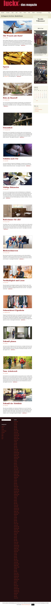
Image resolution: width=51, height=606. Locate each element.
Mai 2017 (15, 582)
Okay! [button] (33, 604)
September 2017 (16, 579)
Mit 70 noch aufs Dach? (13, 35)
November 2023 (16, 472)
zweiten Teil (7, 76)
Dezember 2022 (16, 489)
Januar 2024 (16, 469)
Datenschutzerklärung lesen (26, 604)
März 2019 (15, 559)
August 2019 (16, 551)
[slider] (40, 82)
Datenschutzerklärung (38, 109)
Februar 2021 (16, 523)
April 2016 (15, 596)
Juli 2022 (15, 497)
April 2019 (15, 557)
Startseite (2, 12)
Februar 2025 (16, 449)
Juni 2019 (15, 554)
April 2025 (15, 446)
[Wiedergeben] (35, 82)
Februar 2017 (16, 585)
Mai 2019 (15, 556)
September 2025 (16, 438)
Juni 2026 (15, 424)
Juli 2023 (15, 478)
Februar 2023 (16, 486)
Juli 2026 (15, 423)
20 (40, 96)
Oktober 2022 (16, 492)
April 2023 (15, 483)
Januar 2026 (16, 432)
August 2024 (16, 458)
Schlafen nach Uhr (10, 158)
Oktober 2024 (16, 455)
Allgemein (3, 426)
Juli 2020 (15, 534)
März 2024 (15, 466)
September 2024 (16, 457)
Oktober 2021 (16, 511)
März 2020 (15, 540)
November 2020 (16, 528)
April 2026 (15, 427)
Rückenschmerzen (10, 250)
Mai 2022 (15, 500)
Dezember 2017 (16, 574)
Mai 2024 (15, 463)
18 (36, 96)
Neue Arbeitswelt (10, 371)
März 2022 (15, 503)
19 (38, 96)
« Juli (37, 100)
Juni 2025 (15, 443)
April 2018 (15, 571)
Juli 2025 (15, 441)
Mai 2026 (15, 426)
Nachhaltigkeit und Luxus (14, 280)
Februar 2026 (16, 430)
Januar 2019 (16, 562)
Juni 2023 (15, 480)
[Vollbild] (45, 82)
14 (42, 94)
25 (36, 97)
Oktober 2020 (16, 529)
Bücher (25, 12)
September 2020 (16, 531)
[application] (40, 71)
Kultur (12, 12)
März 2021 (15, 522)
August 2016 (16, 593)
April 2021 (15, 520)
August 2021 (16, 514)
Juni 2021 (15, 517)
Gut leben (7, 12)
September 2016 (16, 591)
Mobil (29, 12)
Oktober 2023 (16, 474)
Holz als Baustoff (10, 97)
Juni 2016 (15, 594)
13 (40, 94)
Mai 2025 (15, 444)
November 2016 (16, 590)
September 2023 (16, 475)
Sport (16, 12)
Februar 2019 (16, 560)
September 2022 (16, 494)
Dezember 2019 (16, 545)
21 (42, 96)
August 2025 (16, 440)
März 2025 (15, 447)
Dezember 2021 (16, 508)
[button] (41, 72)
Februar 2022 (16, 505)
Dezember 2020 (16, 526)
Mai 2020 (15, 537)
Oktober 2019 (16, 548)
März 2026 (15, 429)
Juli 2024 (15, 460)
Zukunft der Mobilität (12, 403)
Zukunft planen (9, 341)
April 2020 (15, 539)
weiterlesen (24, 45)
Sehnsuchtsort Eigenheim (13, 310)
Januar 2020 (16, 543)
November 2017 (16, 576)
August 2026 (16, 421)
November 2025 (16, 435)
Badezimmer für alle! (12, 219)
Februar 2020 (16, 542)
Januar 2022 (16, 506)
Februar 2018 (16, 573)
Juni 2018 (15, 568)
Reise (21, 12)
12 (38, 94)
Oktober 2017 (16, 577)
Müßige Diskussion (11, 187)
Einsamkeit (7, 127)
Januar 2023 (16, 488)
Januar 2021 (16, 525)
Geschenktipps (39, 12)
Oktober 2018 (16, 565)
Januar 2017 (16, 587)
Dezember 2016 (16, 588)
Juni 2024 (15, 461)
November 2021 (16, 509)
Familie (33, 12)
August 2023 (16, 477)
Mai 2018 (15, 570)
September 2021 (16, 512)
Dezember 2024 (16, 452)
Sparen (6, 66)
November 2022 (16, 491)
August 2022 (16, 495)
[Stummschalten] (44, 82)
